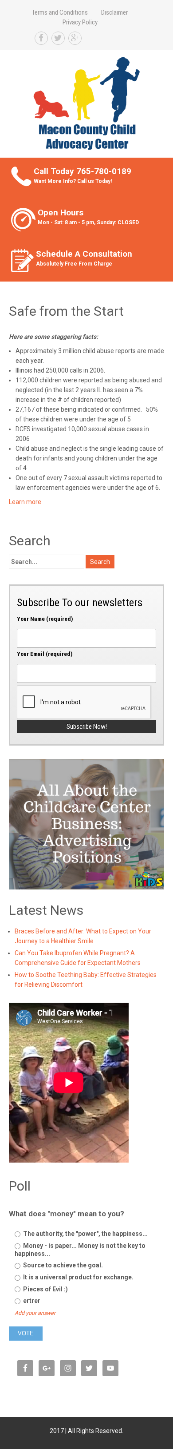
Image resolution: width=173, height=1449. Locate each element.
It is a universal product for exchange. (78, 1277)
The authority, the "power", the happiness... (85, 1233)
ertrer (31, 1300)
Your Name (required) (45, 618)
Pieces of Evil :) (45, 1289)
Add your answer (35, 1313)
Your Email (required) (45, 653)
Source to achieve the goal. (62, 1265)
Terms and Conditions (60, 12)
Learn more (25, 501)
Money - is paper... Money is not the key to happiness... (80, 1249)
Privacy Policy (80, 22)
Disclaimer (114, 12)
